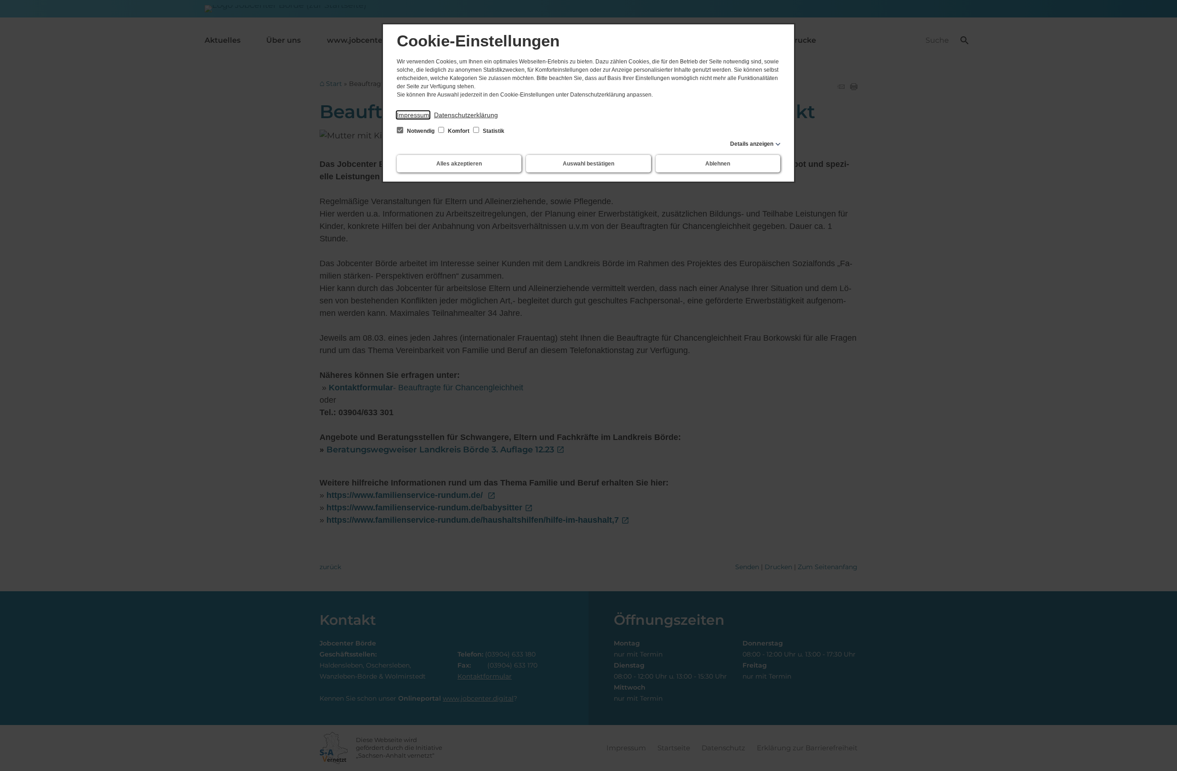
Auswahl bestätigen (588, 163)
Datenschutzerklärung (466, 115)
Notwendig (421, 131)
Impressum (413, 115)
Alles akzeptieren (459, 163)
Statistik (492, 131)
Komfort (458, 131)
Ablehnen (717, 163)
